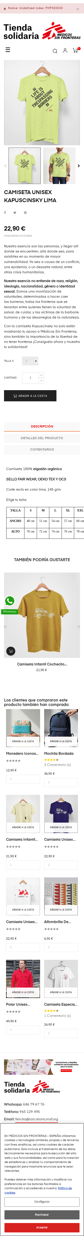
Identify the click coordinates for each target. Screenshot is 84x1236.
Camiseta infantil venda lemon (20, 840)
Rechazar (42, 1214)
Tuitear (14, 212)
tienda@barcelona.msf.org (36, 1119)
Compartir (5, 212)
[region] (42, 1179)
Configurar (42, 1201)
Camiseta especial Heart (60, 1005)
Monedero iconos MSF (21, 754)
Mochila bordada (58, 754)
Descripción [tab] (42, 426)
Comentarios (42, 449)
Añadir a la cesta (32, 396)
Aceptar (42, 1227)
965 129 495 (29, 1112)
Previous (5, 166)
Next (79, 166)
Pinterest (25, 212)
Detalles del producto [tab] (42, 438)
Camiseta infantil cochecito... (42, 664)
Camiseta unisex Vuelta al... (20, 922)
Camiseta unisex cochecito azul (58, 840)
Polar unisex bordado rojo (18, 1005)
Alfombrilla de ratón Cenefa (56, 922)
